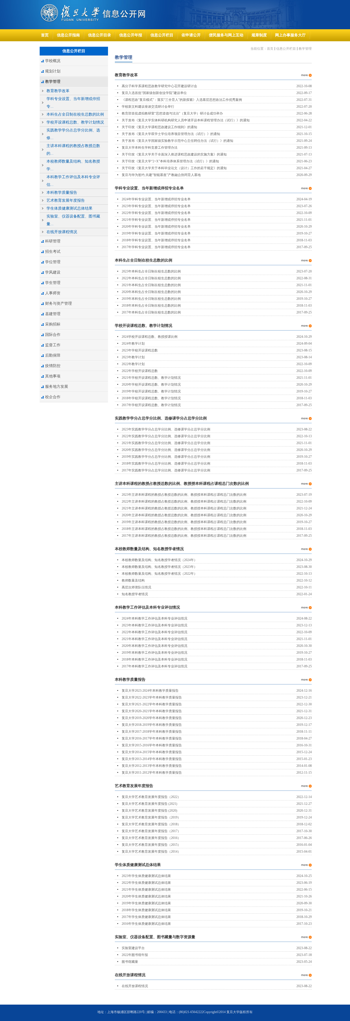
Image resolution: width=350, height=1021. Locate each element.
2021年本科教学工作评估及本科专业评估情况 (154, 639)
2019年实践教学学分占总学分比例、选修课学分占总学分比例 (166, 457)
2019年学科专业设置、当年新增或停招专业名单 (156, 233)
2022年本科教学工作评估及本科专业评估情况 (154, 632)
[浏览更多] (306, 75)
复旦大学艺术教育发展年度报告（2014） (151, 851)
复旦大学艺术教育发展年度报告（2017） (151, 831)
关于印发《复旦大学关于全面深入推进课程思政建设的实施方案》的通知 (174, 154)
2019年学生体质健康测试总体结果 (146, 903)
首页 (270, 49)
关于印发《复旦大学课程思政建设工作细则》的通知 (159, 127)
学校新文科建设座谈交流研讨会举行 (148, 106)
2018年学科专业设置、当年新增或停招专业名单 (156, 240)
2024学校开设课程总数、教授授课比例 (149, 337)
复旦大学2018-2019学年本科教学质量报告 (152, 725)
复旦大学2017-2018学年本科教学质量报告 (152, 732)
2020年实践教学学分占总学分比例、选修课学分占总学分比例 (166, 450)
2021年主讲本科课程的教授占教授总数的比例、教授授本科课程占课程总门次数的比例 (184, 508)
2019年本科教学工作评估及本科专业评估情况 (154, 653)
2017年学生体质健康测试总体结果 (146, 917)
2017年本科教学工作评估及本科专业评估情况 (154, 666)
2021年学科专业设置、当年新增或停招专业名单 (156, 220)
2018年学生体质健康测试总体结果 (146, 910)
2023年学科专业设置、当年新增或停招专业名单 (156, 206)
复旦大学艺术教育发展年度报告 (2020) (149, 810)
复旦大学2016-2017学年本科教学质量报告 (152, 738)
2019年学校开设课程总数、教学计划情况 (151, 391)
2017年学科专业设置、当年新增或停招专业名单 (156, 247)
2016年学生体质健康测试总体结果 (146, 924)
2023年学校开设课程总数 (140, 350)
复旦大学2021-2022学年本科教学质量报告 (152, 704)
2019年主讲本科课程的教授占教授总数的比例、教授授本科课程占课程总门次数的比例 (184, 522)
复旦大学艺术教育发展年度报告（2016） (151, 838)
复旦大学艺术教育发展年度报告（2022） (151, 797)
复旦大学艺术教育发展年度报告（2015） (151, 845)
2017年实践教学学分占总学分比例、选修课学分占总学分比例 (166, 470)
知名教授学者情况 (135, 594)
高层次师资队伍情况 (136, 587)
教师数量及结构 (133, 580)
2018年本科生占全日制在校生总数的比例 (151, 305)
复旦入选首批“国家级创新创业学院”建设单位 (154, 93)
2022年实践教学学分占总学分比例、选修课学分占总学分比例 (166, 436)
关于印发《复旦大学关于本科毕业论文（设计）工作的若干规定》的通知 (174, 168)
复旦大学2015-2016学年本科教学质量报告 (152, 745)
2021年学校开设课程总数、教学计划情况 (151, 378)
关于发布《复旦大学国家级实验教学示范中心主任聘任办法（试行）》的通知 (177, 141)
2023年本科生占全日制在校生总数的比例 (151, 271)
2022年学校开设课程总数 (140, 371)
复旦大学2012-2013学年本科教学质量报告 (152, 766)
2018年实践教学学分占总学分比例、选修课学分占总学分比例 (166, 463)
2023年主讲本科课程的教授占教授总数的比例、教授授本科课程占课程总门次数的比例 (184, 495)
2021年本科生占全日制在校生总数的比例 (151, 285)
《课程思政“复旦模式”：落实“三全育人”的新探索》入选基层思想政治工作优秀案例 (182, 100)
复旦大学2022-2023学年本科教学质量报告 (152, 697)
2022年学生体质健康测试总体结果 (146, 883)
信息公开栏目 (286, 49)
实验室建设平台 (133, 948)
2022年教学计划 (133, 364)
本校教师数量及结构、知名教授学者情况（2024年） (159, 560)
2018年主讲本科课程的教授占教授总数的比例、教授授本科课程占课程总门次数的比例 (184, 529)
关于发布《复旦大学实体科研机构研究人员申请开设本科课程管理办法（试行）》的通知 (186, 120)
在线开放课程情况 (135, 986)
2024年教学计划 (133, 343)
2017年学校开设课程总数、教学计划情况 (151, 405)
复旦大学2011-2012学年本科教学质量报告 (152, 772)
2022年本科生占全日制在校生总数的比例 (151, 278)
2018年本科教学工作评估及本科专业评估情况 (154, 659)
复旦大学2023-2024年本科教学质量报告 (150, 691)
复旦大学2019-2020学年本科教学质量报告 (152, 718)
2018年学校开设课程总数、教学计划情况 (151, 398)
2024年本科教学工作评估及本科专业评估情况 (154, 618)
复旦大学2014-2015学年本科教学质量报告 (152, 752)
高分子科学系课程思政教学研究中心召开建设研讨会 (159, 86)
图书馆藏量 (130, 962)
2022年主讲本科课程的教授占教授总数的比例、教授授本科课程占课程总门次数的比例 (184, 501)
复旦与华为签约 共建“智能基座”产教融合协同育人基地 (161, 175)
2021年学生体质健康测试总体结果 (146, 889)
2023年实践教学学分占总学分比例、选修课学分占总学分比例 (166, 429)
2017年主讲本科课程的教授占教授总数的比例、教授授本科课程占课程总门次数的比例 (184, 536)
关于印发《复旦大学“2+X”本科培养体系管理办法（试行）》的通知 (170, 161)
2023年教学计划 (133, 357)
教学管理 (305, 49)
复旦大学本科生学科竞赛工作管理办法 (149, 147)
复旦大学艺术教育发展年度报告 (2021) (149, 804)
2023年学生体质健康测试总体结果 (146, 876)
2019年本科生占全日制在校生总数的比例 (151, 299)
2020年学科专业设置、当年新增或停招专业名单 (156, 226)
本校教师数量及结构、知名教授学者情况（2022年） (159, 574)
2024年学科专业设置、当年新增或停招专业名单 (156, 199)
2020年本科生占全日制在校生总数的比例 (151, 292)
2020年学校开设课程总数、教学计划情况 (151, 384)
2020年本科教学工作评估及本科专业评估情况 (154, 646)
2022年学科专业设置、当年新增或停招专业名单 (156, 213)
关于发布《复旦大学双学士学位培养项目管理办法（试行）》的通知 (171, 134)
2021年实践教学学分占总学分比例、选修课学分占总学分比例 (166, 443)
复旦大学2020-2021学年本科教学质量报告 (152, 711)
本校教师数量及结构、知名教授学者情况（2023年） (159, 567)
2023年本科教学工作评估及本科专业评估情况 (154, 625)
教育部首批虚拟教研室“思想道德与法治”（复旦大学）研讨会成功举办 (172, 113)
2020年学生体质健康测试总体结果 (146, 896)
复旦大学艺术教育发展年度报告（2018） (151, 824)
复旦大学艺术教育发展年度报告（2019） (151, 817)
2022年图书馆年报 (135, 955)
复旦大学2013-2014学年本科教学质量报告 (152, 759)
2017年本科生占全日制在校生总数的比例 (151, 312)
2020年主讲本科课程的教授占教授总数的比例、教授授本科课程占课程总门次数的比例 (184, 515)
